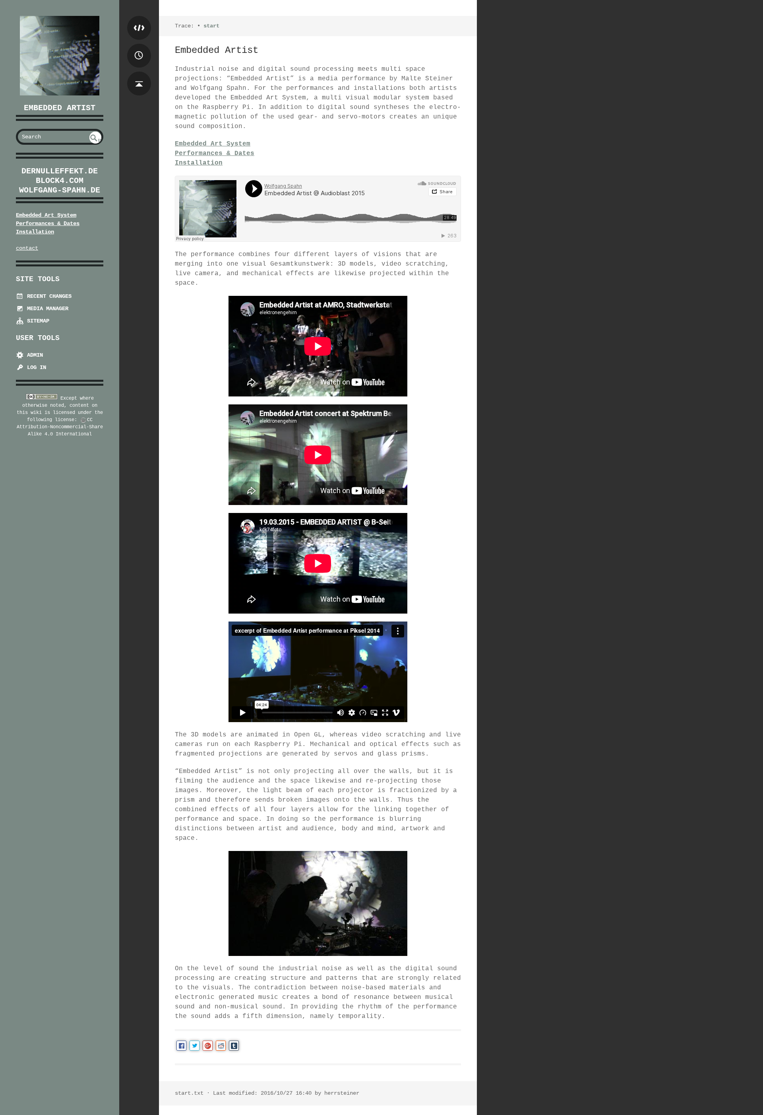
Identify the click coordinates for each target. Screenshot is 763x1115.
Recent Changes (48, 296)
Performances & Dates (47, 223)
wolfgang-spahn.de (59, 190)
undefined (96, 141)
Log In (35, 367)
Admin (33, 355)
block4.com (59, 180)
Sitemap (36, 321)
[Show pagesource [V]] (139, 20)
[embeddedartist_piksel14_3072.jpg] (318, 903)
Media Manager (46, 308)
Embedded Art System (46, 215)
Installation (35, 232)
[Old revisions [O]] (139, 48)
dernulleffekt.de (59, 171)
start (211, 26)
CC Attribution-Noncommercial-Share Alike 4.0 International (60, 427)
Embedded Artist (59, 108)
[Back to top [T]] (139, 75)
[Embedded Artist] (59, 55)
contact (27, 248)
